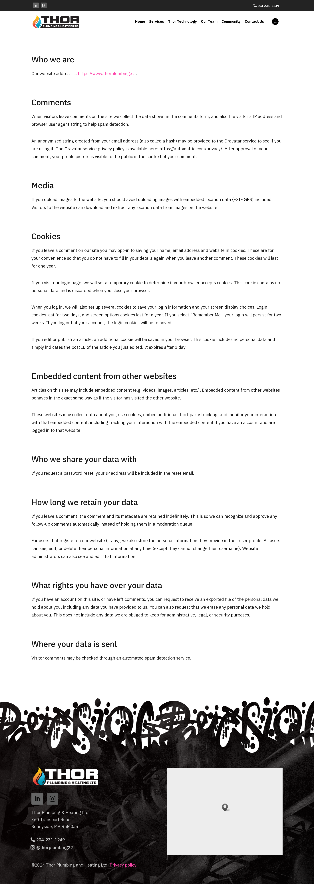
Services (156, 21)
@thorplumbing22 (54, 847)
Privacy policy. (124, 865)
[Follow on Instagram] (44, 5)
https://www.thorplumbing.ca (107, 73)
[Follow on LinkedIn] (36, 5)
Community (231, 21)
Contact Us (254, 21)
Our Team (209, 21)
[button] (226, 807)
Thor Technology (182, 21)
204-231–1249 (268, 6)
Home (140, 21)
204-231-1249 (50, 840)
